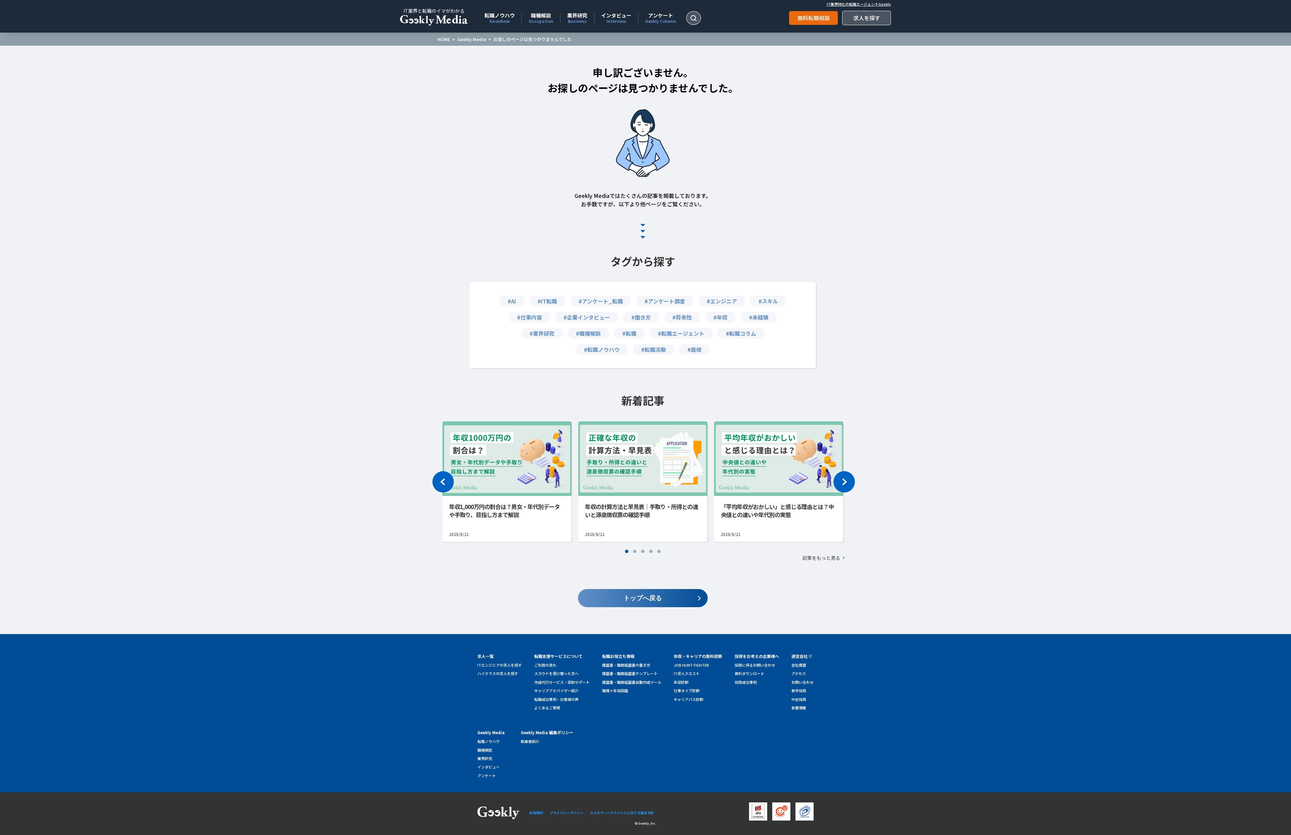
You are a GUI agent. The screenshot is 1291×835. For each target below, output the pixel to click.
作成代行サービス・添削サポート (562, 682)
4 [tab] (651, 551)
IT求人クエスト (687, 673)
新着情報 (798, 707)
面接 (696, 349)
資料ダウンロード (749, 673)
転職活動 (655, 349)
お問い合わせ (802, 682)
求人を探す (866, 18)
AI (513, 301)
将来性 (684, 317)
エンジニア (723, 301)
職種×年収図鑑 (615, 690)
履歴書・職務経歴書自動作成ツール (631, 682)
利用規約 (536, 812)
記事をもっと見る (821, 557)
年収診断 (681, 682)
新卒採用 (798, 690)
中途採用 (798, 699)
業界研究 (577, 17)
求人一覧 (485, 656)
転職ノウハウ (499, 17)
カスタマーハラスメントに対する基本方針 (622, 812)
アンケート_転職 (602, 301)
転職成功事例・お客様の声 (556, 699)
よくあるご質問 (547, 707)
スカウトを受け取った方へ (556, 673)
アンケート (660, 17)
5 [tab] (659, 551)
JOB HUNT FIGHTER (691, 665)
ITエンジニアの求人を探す (499, 665)
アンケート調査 (666, 301)
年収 (722, 317)
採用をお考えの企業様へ (757, 656)
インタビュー (616, 17)
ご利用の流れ (545, 665)
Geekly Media (491, 732)
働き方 (643, 317)
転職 (631, 333)
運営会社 (799, 656)
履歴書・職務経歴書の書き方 (626, 665)
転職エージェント (682, 333)
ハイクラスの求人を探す (497, 673)
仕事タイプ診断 (687, 690)
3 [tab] (642, 551)
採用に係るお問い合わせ (755, 665)
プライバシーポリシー (566, 812)
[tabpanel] (642, 481)
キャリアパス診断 (688, 699)
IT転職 (549, 301)
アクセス (798, 673)
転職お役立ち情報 (618, 656)
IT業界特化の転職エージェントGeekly (859, 4)
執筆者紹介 (530, 741)
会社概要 (798, 665)
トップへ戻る (643, 598)
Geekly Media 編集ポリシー (547, 732)
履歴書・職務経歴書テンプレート (630, 673)
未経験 (760, 317)
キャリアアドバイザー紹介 (556, 690)
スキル (770, 301)
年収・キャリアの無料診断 (698, 656)
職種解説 (541, 17)
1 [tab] (626, 551)
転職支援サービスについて (558, 656)
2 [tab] (634, 551)
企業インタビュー (588, 317)
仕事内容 (531, 317)
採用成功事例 (746, 682)
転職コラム (742, 333)
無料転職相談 (813, 18)
